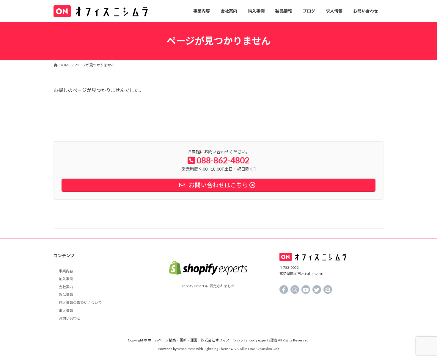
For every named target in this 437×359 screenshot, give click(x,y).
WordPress (186, 348)
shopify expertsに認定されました (208, 286)
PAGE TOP (421, 342)
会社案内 (66, 287)
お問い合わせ (69, 318)
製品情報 (66, 294)
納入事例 (66, 279)
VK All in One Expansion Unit (256, 348)
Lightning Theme (217, 348)
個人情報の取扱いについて (80, 302)
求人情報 (66, 310)
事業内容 (66, 271)
